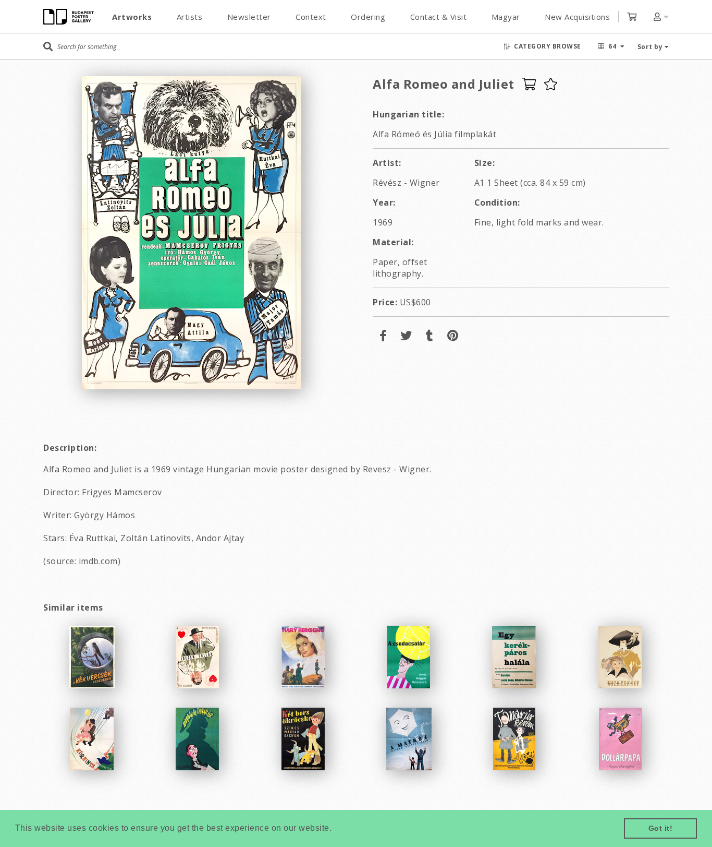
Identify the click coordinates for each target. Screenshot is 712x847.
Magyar (506, 16)
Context (311, 16)
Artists (190, 16)
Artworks (132, 16)
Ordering (368, 16)
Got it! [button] (660, 828)
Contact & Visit (438, 16)
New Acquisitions (577, 16)
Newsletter (249, 16)
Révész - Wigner (406, 182)
